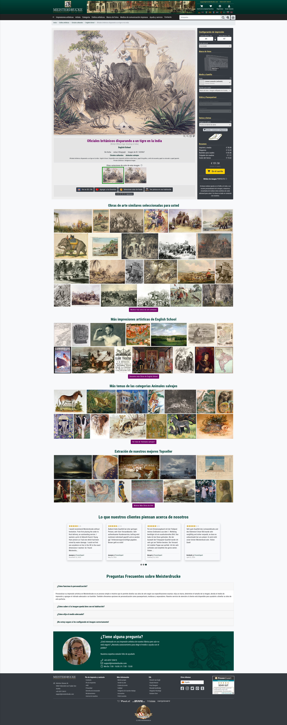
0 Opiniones (129, 194)
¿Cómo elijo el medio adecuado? (70, 614)
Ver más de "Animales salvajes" (143, 442)
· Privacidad (88, 688)
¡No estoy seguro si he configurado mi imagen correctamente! (83, 622)
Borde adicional (203, 43)
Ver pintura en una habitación (159, 189)
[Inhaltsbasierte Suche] (228, 17)
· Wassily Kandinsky (155, 688)
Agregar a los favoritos (107, 189)
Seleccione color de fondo (132, 189)
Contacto (168, 17)
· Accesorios (120, 693)
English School (89, 23)
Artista (77, 17)
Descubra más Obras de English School (143, 376)
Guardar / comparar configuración (216, 130)
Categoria (86, 17)
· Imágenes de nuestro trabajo (126, 691)
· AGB (86, 685)
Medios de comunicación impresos (134, 17)
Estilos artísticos (98, 17)
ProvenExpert (79, 555)
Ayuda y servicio (156, 17)
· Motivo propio (121, 680)
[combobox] (215, 46)
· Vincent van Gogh (154, 680)
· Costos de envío (122, 685)
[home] (53, 17)
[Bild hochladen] (233, 17)
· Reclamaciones (90, 693)
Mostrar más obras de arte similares (143, 310)
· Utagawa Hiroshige (155, 691)
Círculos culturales (77, 23)
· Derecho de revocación (92, 691)
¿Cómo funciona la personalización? (72, 586)
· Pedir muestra (121, 696)
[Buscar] (223, 17)
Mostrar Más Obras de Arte (143, 505)
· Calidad (119, 688)
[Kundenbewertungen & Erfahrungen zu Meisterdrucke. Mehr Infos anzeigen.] (223, 685)
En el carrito (216, 171)
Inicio (55, 23)
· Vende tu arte (121, 683)
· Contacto (88, 680)
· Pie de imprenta (90, 683)
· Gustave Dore (153, 693)
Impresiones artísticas (65, 17)
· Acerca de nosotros (91, 696)
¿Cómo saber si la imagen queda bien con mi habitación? (81, 606)
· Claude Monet (153, 683)
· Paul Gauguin (153, 685)
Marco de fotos (112, 17)
